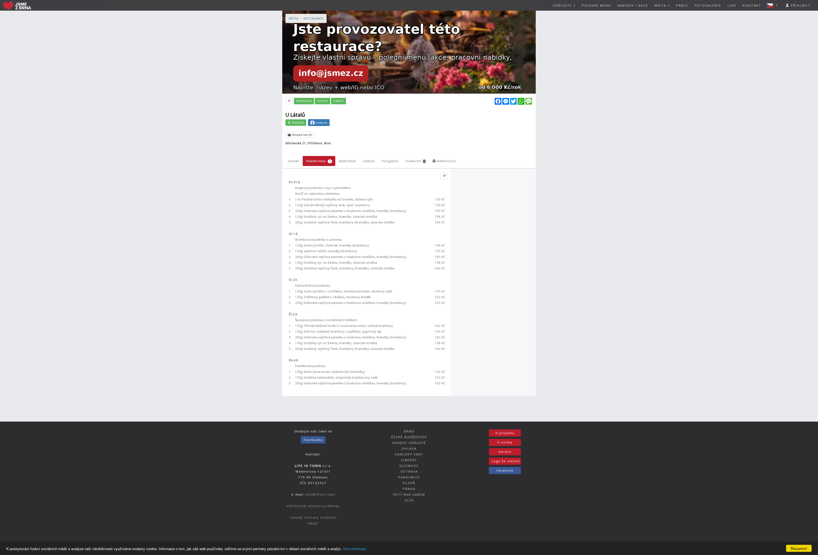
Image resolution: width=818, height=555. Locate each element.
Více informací (354, 548)
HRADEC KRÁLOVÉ (409, 443)
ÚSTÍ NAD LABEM (409, 494)
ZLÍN (409, 500)
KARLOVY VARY (409, 454)
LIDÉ (731, 5)
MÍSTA (293, 18)
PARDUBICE (409, 477)
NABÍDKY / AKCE (632, 5)
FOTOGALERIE (707, 5)
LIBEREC (409, 460)
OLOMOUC (409, 465)
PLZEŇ (409, 483)
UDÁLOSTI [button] (563, 5)
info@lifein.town (320, 494)
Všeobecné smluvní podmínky (313, 506)
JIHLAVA (409, 448)
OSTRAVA (409, 471)
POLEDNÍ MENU (596, 5)
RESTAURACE (313, 18)
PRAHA (409, 488)
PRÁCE (682, 5)
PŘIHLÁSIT (800, 5)
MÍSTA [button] (660, 5)
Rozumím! (799, 548)
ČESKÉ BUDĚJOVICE (409, 437)
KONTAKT (752, 5)
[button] (773, 5)
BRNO (409, 431)
